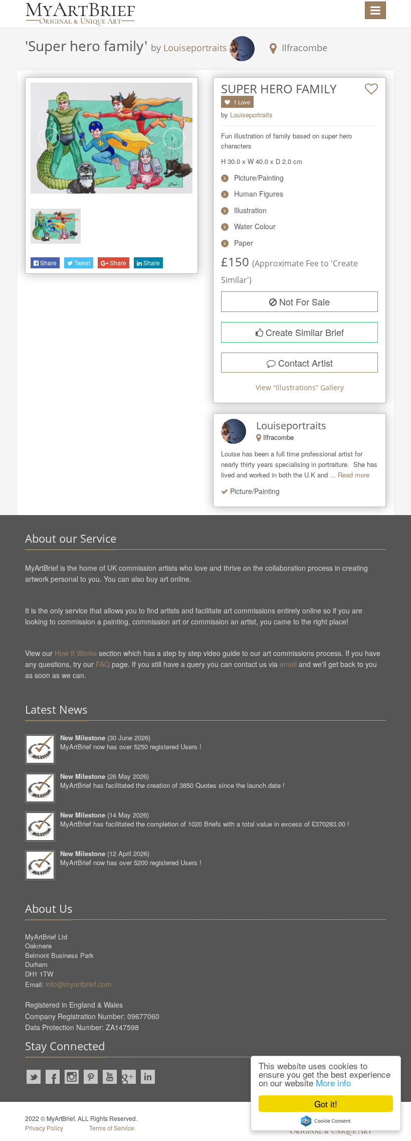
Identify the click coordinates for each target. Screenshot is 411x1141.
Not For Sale (303, 301)
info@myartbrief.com (79, 984)
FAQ (103, 664)
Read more (353, 474)
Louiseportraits (195, 48)
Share (48, 262)
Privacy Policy (44, 1127)
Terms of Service (111, 1127)
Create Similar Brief (303, 332)
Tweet (81, 262)
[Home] (80, 14)
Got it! (325, 1103)
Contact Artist (304, 362)
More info (333, 1082)
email (288, 664)
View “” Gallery (300, 387)
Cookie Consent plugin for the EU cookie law (326, 1120)
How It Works (76, 653)
